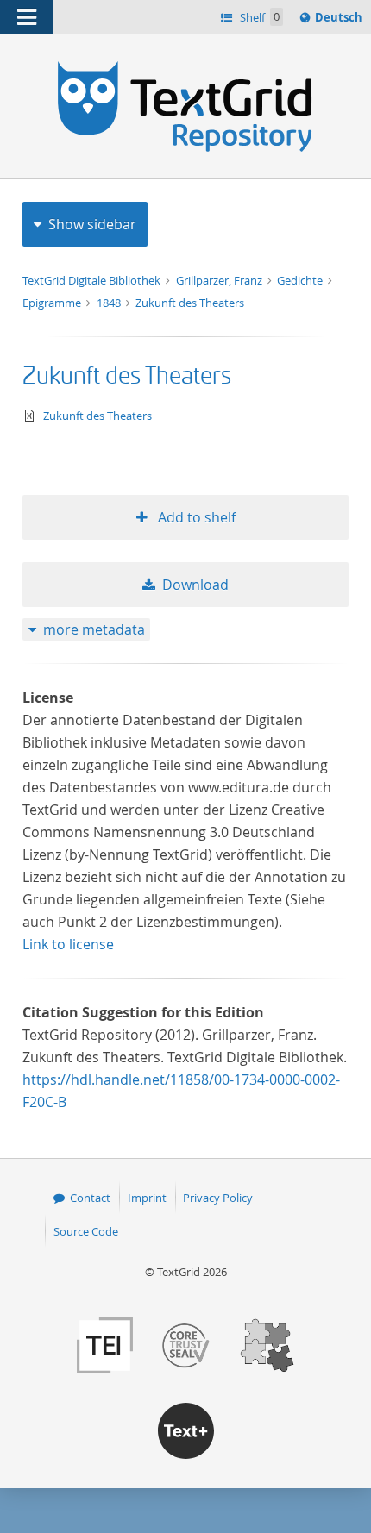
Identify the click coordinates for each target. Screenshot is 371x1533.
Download (195, 584)
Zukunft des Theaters (189, 302)
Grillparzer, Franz (220, 280)
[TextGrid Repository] (185, 67)
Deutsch (340, 21)
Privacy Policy (218, 1197)
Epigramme (53, 302)
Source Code (85, 1231)
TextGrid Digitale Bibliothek (92, 280)
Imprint (147, 1197)
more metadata (94, 629)
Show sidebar (92, 224)
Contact (90, 1197)
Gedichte (301, 280)
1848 (110, 302)
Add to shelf (195, 517)
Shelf (258, 17)
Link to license (68, 944)
